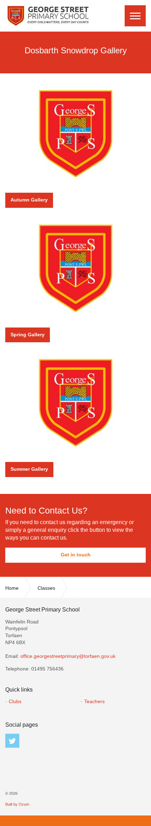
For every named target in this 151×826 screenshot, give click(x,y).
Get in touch (76, 554)
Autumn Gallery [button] (29, 200)
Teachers (94, 701)
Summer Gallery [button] (29, 469)
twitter (12, 741)
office (68, 656)
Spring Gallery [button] (28, 334)
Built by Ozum (17, 804)
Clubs (15, 701)
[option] (75, 52)
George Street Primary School (47, 15)
